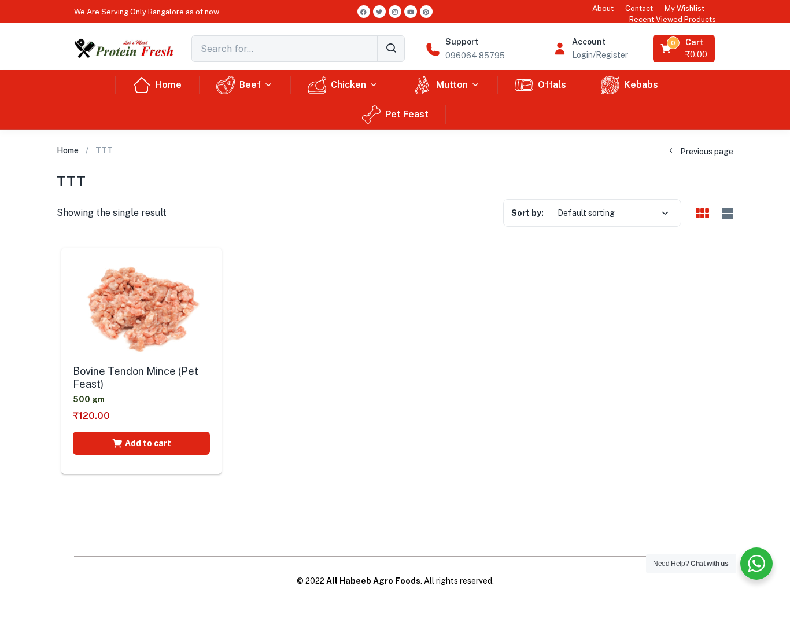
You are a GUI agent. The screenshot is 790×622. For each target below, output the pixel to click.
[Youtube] (410, 11)
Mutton (452, 84)
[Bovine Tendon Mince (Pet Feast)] (141, 308)
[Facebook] (363, 11)
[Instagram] (395, 11)
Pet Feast (407, 114)
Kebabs (641, 84)
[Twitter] (379, 11)
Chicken (348, 84)
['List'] (726, 214)
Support (461, 41)
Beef (250, 84)
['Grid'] (702, 214)
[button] (146, 12)
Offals (552, 84)
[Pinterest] (426, 11)
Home (169, 84)
